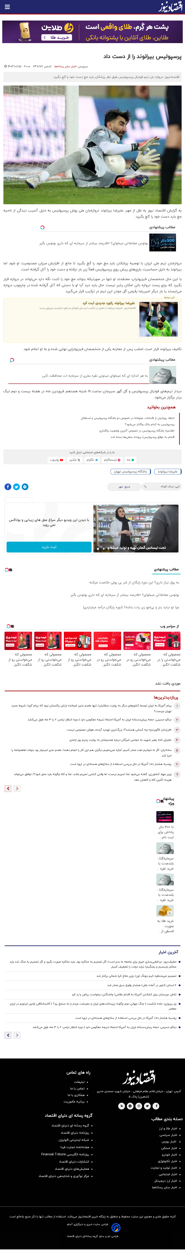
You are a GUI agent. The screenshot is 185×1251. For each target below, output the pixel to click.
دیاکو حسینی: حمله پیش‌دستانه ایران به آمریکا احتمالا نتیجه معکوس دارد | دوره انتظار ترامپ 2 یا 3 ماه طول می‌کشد (99, 720)
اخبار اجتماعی (168, 1174)
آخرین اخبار (168, 952)
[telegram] (130, 1106)
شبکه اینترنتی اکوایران (74, 1140)
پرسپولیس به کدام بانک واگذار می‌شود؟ (149, 424)
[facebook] (156, 1106)
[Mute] (104, 549)
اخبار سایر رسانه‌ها (65, 67)
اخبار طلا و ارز (168, 1128)
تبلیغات (79, 1082)
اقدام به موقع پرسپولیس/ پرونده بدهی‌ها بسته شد (142, 437)
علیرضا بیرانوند (168, 471)
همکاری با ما (76, 1095)
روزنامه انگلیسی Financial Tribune (65, 1154)
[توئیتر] (16, 486)
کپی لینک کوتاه (170, 486)
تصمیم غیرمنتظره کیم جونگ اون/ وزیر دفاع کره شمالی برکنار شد (136, 976)
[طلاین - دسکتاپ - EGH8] (92, 32)
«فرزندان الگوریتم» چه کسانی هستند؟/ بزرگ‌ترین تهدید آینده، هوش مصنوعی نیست (119, 730)
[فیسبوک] (8, 486)
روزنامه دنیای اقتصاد (75, 1133)
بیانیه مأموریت (74, 1102)
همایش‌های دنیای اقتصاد (72, 1169)
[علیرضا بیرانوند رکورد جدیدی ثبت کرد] (158, 319)
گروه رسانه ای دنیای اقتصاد (70, 1125)
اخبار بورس (169, 1142)
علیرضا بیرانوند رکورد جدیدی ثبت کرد (109, 303)
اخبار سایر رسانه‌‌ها (164, 1187)
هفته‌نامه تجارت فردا (74, 1147)
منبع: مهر (124, 487)
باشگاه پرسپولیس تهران (130, 471)
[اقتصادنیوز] (139, 1078)
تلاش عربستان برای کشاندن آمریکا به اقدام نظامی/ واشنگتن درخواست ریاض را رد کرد (124, 995)
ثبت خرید (49, 547)
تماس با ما (77, 1088)
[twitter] (147, 1106)
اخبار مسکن (169, 1148)
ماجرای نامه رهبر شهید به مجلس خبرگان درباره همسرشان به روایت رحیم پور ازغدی (120, 740)
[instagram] (139, 1106)
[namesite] (170, 7)
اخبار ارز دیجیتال (165, 1181)
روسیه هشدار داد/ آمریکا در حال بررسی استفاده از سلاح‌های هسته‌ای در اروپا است (120, 764)
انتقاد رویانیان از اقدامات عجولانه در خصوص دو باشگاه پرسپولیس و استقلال (127, 418)
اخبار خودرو (169, 1155)
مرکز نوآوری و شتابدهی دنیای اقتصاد (64, 1176)
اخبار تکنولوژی (167, 1161)
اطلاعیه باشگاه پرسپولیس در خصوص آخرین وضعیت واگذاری (136, 431)
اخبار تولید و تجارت (164, 1168)
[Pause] (98, 549)
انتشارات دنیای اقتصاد (74, 1162)
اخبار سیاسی (168, 1135)
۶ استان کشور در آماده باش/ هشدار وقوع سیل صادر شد (141, 985)
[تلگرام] (25, 486)
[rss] (122, 1106)
